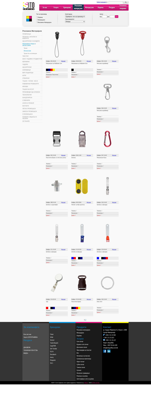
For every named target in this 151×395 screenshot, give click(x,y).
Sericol (52, 340)
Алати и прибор (28, 103)
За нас (45, 7)
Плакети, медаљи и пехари (29, 117)
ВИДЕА (26, 353)
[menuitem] (32, 34)
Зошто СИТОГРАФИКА (31, 337)
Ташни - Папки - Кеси (30, 81)
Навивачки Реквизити (30, 84)
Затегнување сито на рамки (85, 379)
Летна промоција (29, 108)
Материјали (89, 7)
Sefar (51, 337)
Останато (26, 121)
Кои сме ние (27, 334)
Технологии (27, 95)
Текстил (25, 56)
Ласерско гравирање (83, 373)
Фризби (25, 86)
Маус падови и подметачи (32, 59)
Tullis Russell (54, 343)
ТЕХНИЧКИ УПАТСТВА (31, 350)
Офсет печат (80, 362)
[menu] (32, 78)
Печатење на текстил (83, 356)
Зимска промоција (29, 111)
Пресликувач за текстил (84, 350)
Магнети (25, 106)
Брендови (67, 7)
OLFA (52, 352)
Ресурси (112, 7)
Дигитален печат (82, 347)
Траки (25, 48)
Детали (63, 61)
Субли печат (80, 365)
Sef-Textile (53, 349)
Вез (78, 353)
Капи (24, 75)
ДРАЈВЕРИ (27, 347)
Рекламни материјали (78, 7)
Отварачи (25, 78)
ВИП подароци (27, 72)
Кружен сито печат (82, 344)
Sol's (51, 363)
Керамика (26, 61)
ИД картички (27, 67)
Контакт (107, 327)
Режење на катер (82, 376)
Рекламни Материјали (44, 22)
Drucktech (53, 354)
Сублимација (27, 114)
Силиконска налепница (84, 359)
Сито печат (80, 342)
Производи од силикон (31, 92)
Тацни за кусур (28, 89)
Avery (52, 357)
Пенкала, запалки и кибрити (29, 37)
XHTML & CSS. (96, 383)
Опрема (100, 7)
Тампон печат (81, 367)
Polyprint (52, 360)
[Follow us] (104, 351)
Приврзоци (26, 34)
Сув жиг (79, 370)
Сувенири (26, 100)
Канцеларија (27, 97)
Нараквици (26, 70)
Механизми (27, 51)
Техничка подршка (122, 7)
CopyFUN (53, 346)
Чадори (25, 64)
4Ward (86, 383)
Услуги (56, 7)
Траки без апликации (30, 53)
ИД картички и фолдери (31, 41)
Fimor (52, 334)
